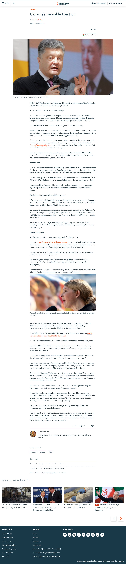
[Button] (93, 29)
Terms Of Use (6, 541)
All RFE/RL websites (115, 3)
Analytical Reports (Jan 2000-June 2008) (46, 556)
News (35, 534)
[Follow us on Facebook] (88, 535)
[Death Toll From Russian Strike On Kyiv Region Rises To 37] (16, 495)
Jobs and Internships (9, 545)
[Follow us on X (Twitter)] (83, 535)
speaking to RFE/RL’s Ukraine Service (53, 242)
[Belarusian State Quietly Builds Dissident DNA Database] (78, 495)
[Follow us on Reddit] (69, 535)
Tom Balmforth (37, 20)
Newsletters (37, 541)
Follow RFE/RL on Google (98, 3)
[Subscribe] (102, 535)
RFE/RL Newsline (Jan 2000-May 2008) (46, 553)
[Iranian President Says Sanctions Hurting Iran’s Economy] (109, 495)
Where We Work (7, 538)
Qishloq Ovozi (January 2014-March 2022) (47, 549)
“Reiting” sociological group (40, 145)
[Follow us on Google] (79, 535)
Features (35, 538)
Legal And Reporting (9, 549)
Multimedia (37, 545)
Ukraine (33, 10)
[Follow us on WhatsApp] (97, 535)
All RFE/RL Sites (7, 553)
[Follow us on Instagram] (74, 535)
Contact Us (6, 556)
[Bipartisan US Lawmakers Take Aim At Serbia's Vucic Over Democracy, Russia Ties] (47, 495)
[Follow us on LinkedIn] (93, 535)
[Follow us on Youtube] (65, 535)
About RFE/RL (7, 534)
